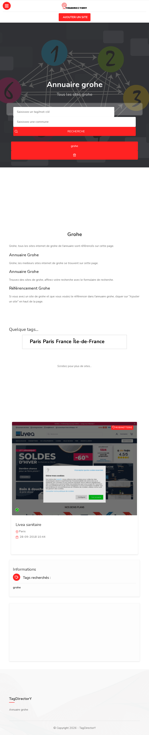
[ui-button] (74, 155)
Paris (35, 341)
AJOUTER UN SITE (75, 17)
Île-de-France (88, 341)
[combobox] (63, 112)
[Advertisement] (74, 200)
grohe (17, 587)
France (63, 341)
